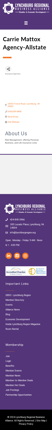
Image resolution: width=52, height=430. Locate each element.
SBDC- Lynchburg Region (18, 295)
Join (7, 356)
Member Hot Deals (15, 385)
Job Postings (12, 390)
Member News (12, 375)
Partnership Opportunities (18, 394)
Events (9, 304)
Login (8, 361)
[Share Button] (8, 69)
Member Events (13, 370)
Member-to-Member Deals (19, 380)
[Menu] (26, 23)
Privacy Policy (26, 424)
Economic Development (17, 319)
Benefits (9, 365)
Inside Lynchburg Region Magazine (22, 324)
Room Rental (12, 329)
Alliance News (12, 309)
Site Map (41, 420)
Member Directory (14, 300)
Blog (7, 314)
